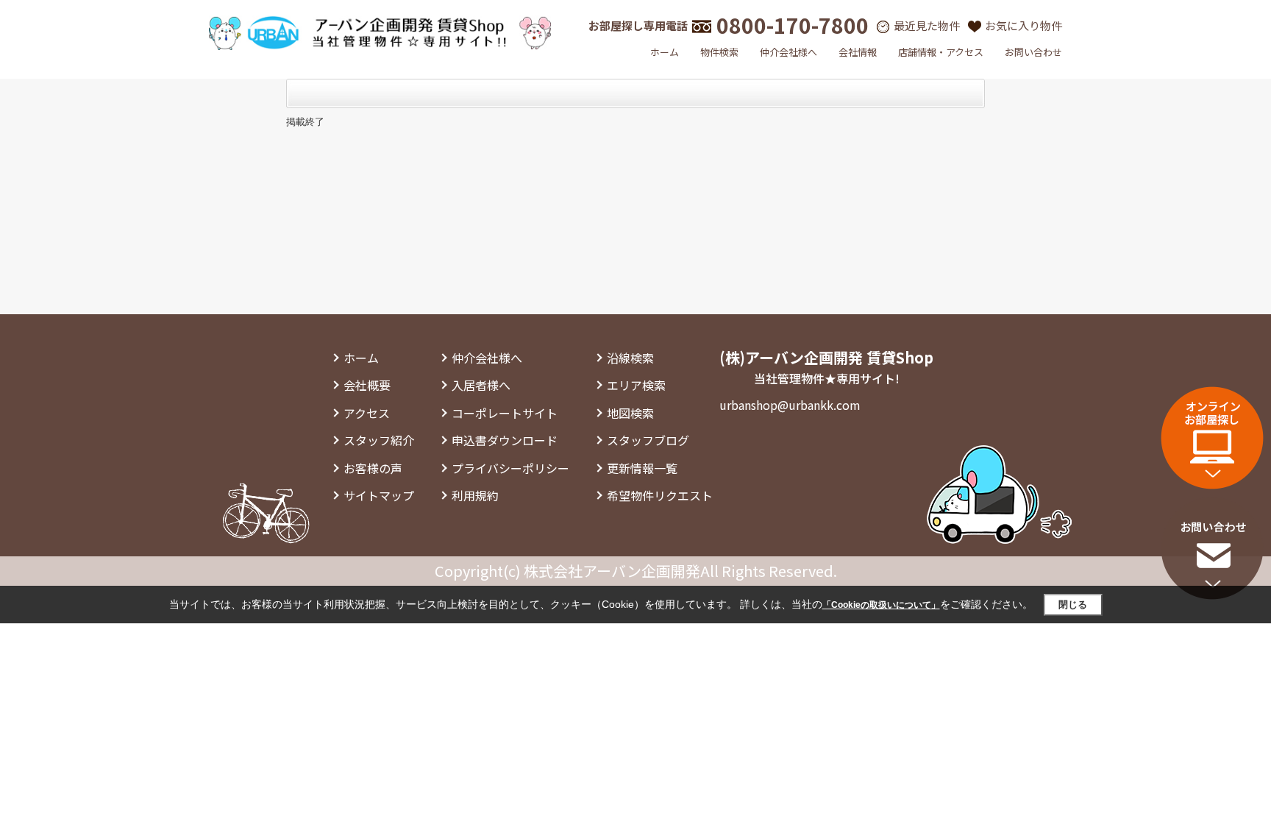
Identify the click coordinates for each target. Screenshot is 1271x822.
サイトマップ (378, 495)
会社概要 (367, 385)
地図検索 (630, 413)
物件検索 (719, 52)
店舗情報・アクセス (940, 52)
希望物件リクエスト (660, 495)
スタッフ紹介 (378, 440)
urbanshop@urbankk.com (790, 405)
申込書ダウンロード (505, 440)
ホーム (664, 52)
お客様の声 (372, 468)
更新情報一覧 (642, 468)
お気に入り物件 (1023, 25)
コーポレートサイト (505, 413)
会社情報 (858, 52)
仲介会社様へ (788, 52)
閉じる (1072, 604)
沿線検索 (630, 357)
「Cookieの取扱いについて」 (881, 605)
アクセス (366, 413)
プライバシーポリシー (510, 468)
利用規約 (475, 495)
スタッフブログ (648, 440)
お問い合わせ (1033, 52)
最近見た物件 (927, 25)
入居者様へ (481, 385)
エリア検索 (636, 385)
